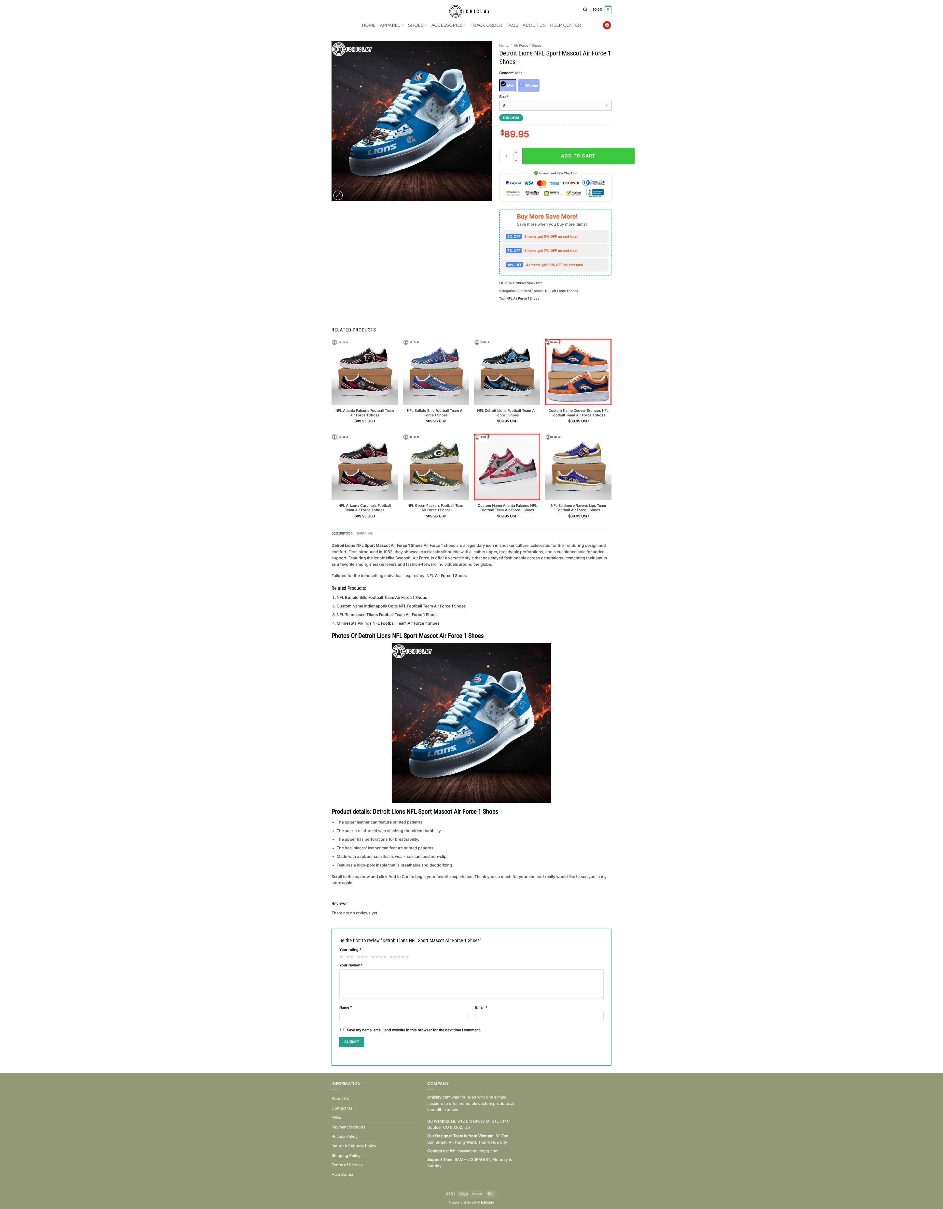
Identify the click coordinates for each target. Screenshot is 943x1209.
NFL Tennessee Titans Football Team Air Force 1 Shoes (387, 614)
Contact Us (342, 1108)
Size (503, 97)
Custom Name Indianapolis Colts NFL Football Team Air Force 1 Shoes (401, 606)
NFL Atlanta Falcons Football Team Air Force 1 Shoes (364, 412)
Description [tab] (342, 533)
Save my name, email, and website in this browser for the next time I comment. (414, 1030)
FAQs (512, 25)
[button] (585, 9)
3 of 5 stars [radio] (361, 957)
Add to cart (578, 155)
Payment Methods (348, 1127)
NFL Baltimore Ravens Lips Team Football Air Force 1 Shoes (578, 507)
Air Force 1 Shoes (527, 45)
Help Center (565, 25)
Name (345, 1007)
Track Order (486, 25)
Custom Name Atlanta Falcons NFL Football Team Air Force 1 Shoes (507, 507)
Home (368, 25)
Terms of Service (347, 1164)
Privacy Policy (345, 1136)
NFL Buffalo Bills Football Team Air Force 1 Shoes (436, 412)
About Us (534, 25)
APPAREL (390, 25)
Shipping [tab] (365, 533)
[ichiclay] (472, 9)
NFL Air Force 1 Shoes (561, 291)
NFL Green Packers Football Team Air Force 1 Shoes (435, 507)
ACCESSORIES (447, 25)
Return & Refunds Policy (354, 1145)
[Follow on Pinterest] (607, 25)
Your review (350, 965)
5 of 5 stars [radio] (398, 957)
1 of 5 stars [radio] (340, 957)
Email (481, 1007)
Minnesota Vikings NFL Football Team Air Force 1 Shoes (388, 623)
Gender (506, 73)
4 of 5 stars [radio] (378, 957)
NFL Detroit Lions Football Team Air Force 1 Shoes (507, 412)
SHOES (416, 25)
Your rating (350, 950)
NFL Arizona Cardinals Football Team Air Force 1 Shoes (364, 507)
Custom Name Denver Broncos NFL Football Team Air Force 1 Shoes (578, 412)
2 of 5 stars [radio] (349, 957)
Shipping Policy (346, 1155)
